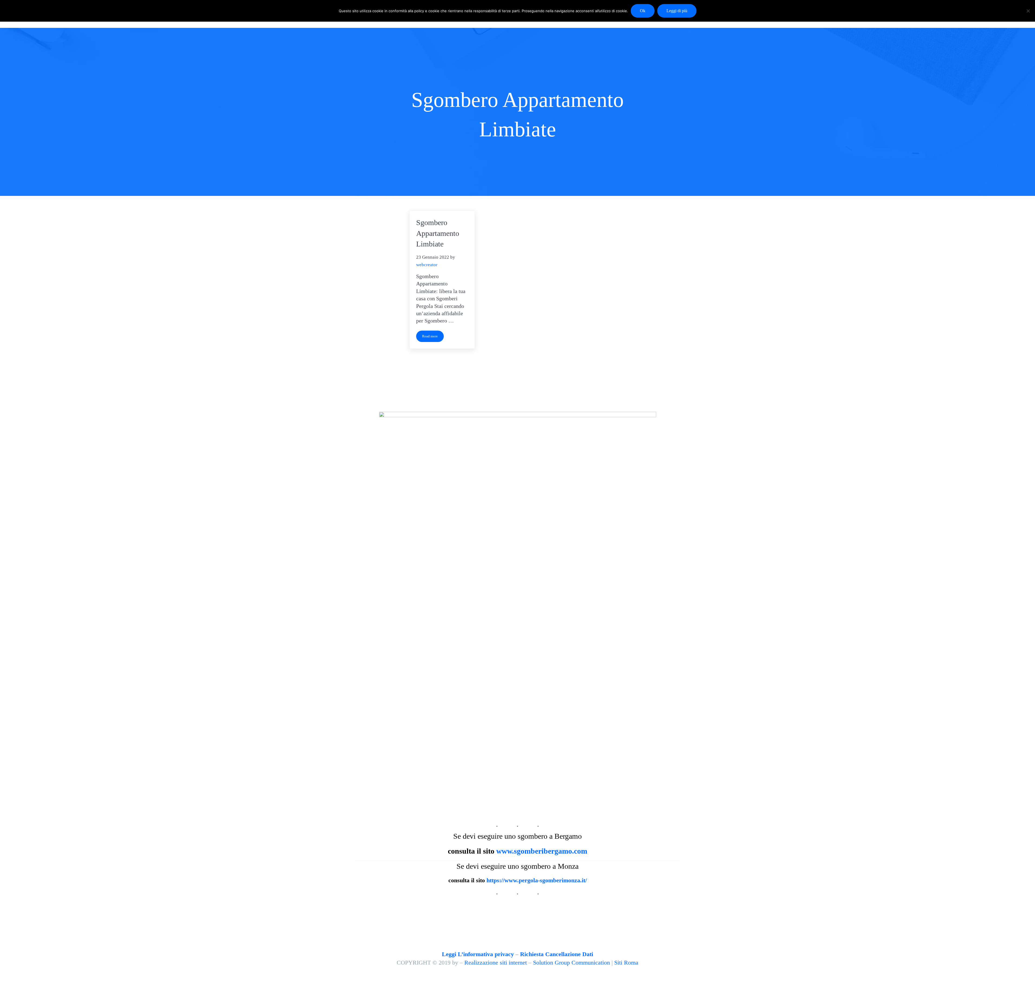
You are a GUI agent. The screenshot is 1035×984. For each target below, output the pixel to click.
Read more (433, 337)
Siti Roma (626, 962)
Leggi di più (676, 10)
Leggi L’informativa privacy (478, 954)
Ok (642, 10)
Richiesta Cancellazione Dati (556, 954)
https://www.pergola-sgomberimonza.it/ (537, 880)
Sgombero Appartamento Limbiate (437, 233)
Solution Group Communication (571, 962)
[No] (1028, 11)
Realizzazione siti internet (495, 962)
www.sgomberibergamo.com (541, 851)
